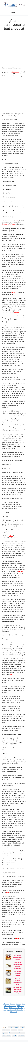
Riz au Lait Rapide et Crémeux (17, 973)
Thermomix (15, 72)
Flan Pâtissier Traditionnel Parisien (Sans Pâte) (17, 990)
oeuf (16, 221)
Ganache (14, 1030)
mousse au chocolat (8, 225)
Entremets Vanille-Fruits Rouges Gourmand (17, 965)
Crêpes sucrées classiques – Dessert (17, 981)
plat (7, 892)
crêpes (16, 312)
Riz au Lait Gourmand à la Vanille (17, 957)
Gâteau (20, 1030)
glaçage (5, 1032)
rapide (20, 571)
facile (17, 938)
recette (14, 292)
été (11, 674)
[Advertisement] (14, 47)
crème (11, 536)
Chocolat (10, 1027)
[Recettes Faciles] (14, 5)
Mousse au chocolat (14, 1032)
